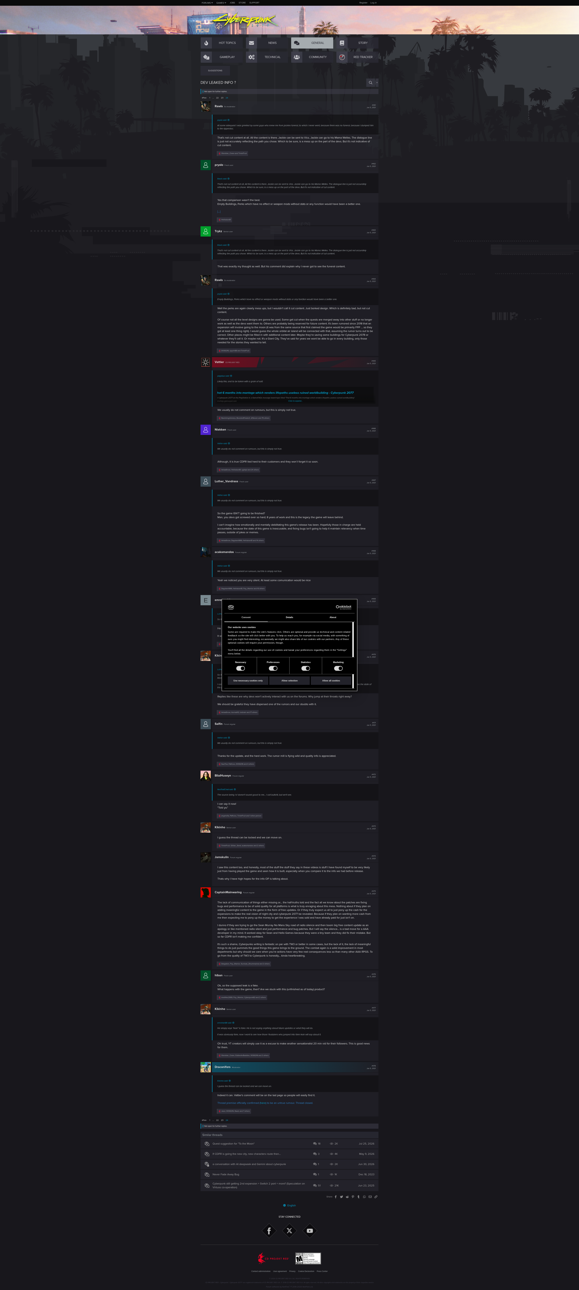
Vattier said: (222, 443)
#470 (371, 655)
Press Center (322, 1271)
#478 (371, 1067)
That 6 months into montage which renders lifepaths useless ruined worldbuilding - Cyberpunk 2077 (284, 393)
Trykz (218, 231)
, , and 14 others (242, 540)
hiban (219, 975)
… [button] (213, 98)
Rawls (219, 106)
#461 (371, 106)
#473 (371, 827)
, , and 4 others (237, 764)
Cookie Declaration (306, 1271)
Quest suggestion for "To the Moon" (234, 1143)
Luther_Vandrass (226, 481)
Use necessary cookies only (248, 680)
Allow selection (290, 680)
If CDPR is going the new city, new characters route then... (247, 1154)
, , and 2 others (242, 846)
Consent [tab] (246, 617)
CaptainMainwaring (228, 892)
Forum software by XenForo (289, 1287)
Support (254, 2)
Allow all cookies (331, 680)
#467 (371, 481)
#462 (371, 165)
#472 (371, 775)
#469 (371, 600)
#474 (371, 857)
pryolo (219, 165)
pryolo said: (222, 120)
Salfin (219, 724)
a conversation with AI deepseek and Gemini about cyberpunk (249, 1164)
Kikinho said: (222, 1081)
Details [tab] (289, 617)
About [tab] (333, 617)
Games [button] (220, 3)
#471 (371, 724)
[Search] (370, 83)
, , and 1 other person (241, 816)
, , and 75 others (245, 418)
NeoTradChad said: (225, 789)
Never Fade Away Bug (226, 1174)
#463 (371, 231)
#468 (371, 552)
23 (222, 98)
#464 (371, 280)
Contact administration (261, 1271)
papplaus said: (223, 376)
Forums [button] (206, 3)
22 (217, 98)
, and (235, 351)
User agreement (280, 1271)
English (291, 1205)
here (263, 1103)
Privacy (292, 1271)
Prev (204, 98)
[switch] (273, 668)
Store (242, 2)
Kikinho (220, 655)
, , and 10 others (243, 588)
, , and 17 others (239, 712)
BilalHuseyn (223, 775)
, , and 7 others (235, 1111)
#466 (371, 429)
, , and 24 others (240, 470)
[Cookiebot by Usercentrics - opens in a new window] (338, 607)
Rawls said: (222, 179)
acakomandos (224, 552)
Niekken (220, 429)
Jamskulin (222, 857)
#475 (371, 892)
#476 (371, 975)
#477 (371, 1009)
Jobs (232, 2)
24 (227, 98)
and (234, 153)
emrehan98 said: (224, 1023)
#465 (371, 362)
